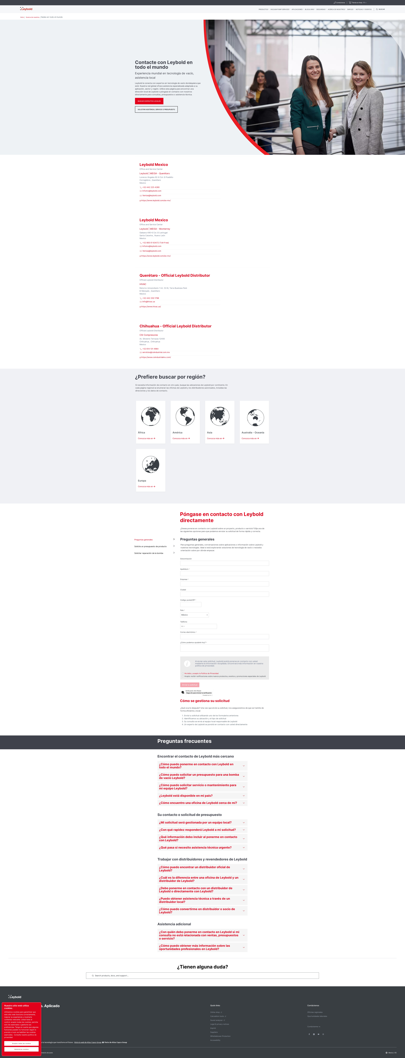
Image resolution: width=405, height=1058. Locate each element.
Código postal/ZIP (188, 600)
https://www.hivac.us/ (151, 306)
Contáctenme (312, 1026)
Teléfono (183, 622)
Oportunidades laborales (317, 1016)
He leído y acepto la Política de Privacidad (201, 673)
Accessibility (215, 1040)
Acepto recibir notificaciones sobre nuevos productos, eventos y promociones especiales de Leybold (225, 676)
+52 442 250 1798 (150, 298)
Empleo (350, 9)
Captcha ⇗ (207, 695)
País (182, 610)
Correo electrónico (188, 632)
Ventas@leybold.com (151, 195)
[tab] (155, 539)
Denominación (186, 559)
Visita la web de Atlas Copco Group (87, 1042)
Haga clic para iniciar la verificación (199, 693)
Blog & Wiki (309, 9)
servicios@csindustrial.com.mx (156, 352)
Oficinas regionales (315, 1012)
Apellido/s (185, 569)
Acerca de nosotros (336, 9)
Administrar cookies (21, 1049)
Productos (263, 9)
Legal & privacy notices (219, 1024)
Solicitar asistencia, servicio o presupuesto (156, 109)
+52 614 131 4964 (150, 349)
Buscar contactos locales (149, 101)
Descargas (320, 9)
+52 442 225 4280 (150, 187)
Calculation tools (217, 1016)
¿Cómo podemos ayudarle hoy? (193, 642)
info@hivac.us (148, 301)
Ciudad (183, 590)
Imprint (213, 1028)
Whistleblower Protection (220, 1036)
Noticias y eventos (364, 9)
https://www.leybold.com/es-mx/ (156, 200)
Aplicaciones (297, 9)
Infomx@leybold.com (151, 191)
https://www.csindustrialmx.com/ (156, 357)
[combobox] (182, 626)
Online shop (215, 1012)
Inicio (22, 17)
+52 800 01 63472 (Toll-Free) (155, 243)
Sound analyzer (216, 1020)
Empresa (184, 579)
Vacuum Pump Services (279, 9)
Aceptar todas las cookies (21, 1043)
